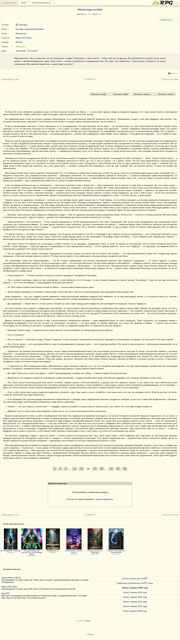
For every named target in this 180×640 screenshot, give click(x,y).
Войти (23, 3)
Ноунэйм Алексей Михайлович (30, 29)
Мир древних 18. (53, 550)
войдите (104, 492)
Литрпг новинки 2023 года (135, 597)
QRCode (174, 73)
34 (74, 469)
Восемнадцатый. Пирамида (11, 550)
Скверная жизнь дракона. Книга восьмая (116, 551)
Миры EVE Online (24, 38)
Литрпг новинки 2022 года (135, 602)
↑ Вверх (90, 634)
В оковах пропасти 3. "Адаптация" (95, 551)
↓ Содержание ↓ (90, 79)
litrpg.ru (88, 621)
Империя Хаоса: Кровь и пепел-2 (74, 551)
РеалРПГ (6, 593)
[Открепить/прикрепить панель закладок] (177, 2)
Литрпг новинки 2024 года (135, 592)
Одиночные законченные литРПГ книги (135, 583)
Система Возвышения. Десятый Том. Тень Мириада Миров (32, 552)
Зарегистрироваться (41, 3)
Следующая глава (170, 79)
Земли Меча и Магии (11, 577)
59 (124, 469)
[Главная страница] (162, 4)
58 (118, 469)
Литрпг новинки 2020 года (135, 611)
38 (101, 469)
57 (111, 469)
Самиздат (22, 25)
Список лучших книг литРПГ (135, 578)
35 (81, 469)
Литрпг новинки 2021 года (135, 606)
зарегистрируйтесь (104, 499)
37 (95, 469)
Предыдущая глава (10, 79)
